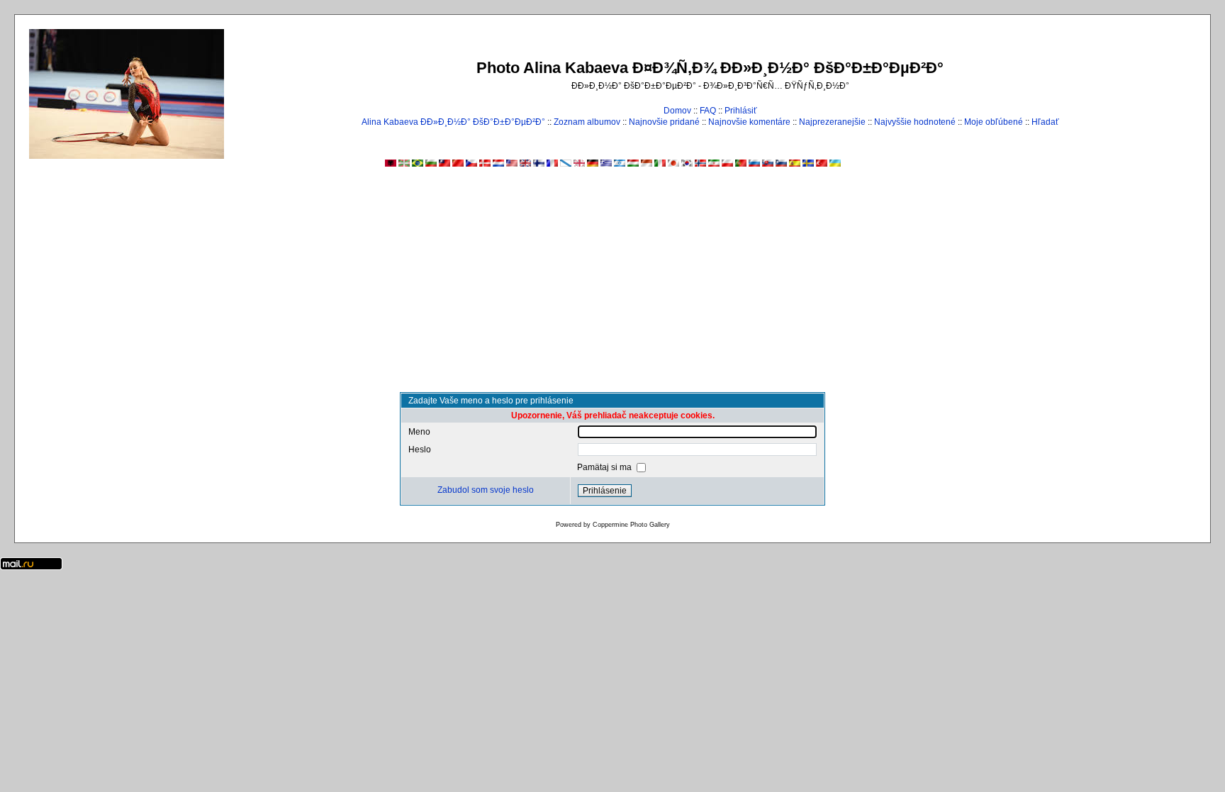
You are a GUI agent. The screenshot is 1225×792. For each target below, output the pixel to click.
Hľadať (1045, 122)
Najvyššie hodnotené (915, 122)
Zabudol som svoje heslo (485, 490)
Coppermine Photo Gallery (631, 524)
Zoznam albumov (587, 122)
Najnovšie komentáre (749, 122)
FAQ (708, 111)
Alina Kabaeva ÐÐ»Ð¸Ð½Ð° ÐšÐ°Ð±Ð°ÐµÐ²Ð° (453, 122)
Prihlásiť (741, 111)
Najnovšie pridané (664, 122)
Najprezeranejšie (832, 122)
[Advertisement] (612, 285)
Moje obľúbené (993, 122)
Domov (677, 111)
